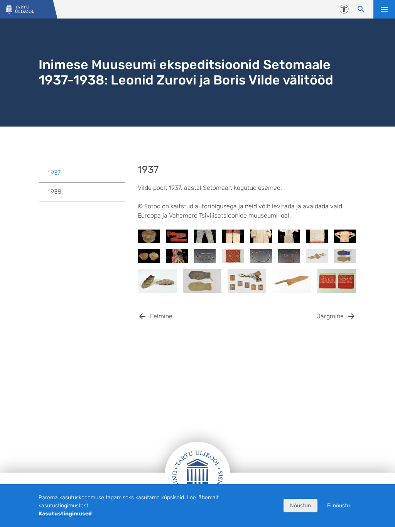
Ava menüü (384, 9)
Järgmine (330, 316)
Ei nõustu (338, 505)
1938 (54, 191)
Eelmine (161, 316)
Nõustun (300, 505)
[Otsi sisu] (361, 9)
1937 (54, 172)
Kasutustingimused (65, 513)
